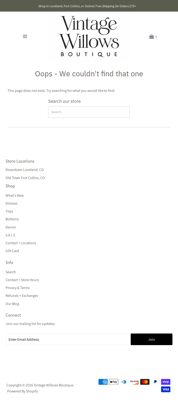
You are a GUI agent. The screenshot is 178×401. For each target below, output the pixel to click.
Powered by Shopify (22, 391)
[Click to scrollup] (168, 391)
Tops (9, 211)
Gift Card (12, 250)
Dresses (12, 203)
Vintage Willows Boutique (53, 385)
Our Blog (12, 303)
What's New (15, 195)
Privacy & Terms (18, 287)
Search (11, 271)
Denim (11, 227)
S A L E (10, 235)
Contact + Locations (21, 243)
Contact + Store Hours (22, 279)
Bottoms (12, 219)
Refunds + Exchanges (22, 295)
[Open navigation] (24, 36)
